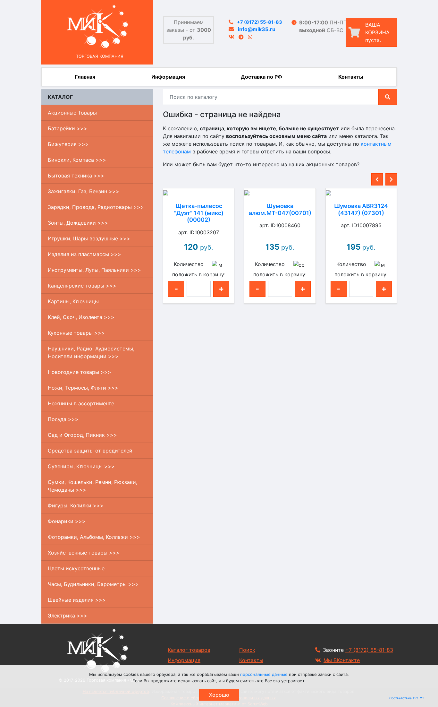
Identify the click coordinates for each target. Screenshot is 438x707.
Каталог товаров (189, 650)
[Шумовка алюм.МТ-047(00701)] (279, 192)
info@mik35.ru (256, 29)
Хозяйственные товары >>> (84, 552)
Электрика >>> (67, 615)
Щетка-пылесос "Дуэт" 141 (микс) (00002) (198, 213)
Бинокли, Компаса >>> (77, 160)
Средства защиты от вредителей (90, 450)
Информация (168, 76)
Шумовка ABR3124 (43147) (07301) (361, 209)
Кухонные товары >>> (76, 333)
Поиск (247, 650)
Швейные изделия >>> (77, 600)
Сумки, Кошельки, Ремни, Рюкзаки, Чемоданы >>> (92, 486)
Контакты (350, 76)
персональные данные (264, 674)
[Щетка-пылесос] (198, 192)
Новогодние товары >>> (79, 372)
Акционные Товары (72, 112)
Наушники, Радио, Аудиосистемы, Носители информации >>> (91, 352)
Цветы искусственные (76, 568)
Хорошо (219, 695)
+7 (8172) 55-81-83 (259, 22)
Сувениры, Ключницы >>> (81, 466)
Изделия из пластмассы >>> (84, 254)
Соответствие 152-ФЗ (406, 698)
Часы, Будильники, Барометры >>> (93, 584)
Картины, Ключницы (73, 301)
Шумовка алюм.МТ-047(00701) (280, 209)
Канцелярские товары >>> (82, 285)
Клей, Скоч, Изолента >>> (81, 317)
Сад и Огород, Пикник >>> (82, 435)
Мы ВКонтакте (342, 660)
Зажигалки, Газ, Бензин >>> (83, 191)
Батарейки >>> (67, 128)
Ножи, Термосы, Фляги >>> (83, 387)
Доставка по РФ (261, 76)
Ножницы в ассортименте (81, 403)
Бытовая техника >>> (76, 175)
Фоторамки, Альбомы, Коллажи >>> (94, 537)
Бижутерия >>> (68, 144)
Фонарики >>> (67, 521)
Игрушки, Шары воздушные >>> (89, 238)
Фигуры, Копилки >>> (76, 505)
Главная (85, 76)
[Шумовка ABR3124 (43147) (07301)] (361, 192)
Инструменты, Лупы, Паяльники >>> (94, 270)
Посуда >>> (63, 419)
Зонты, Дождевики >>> (78, 223)
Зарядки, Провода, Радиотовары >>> (96, 207)
